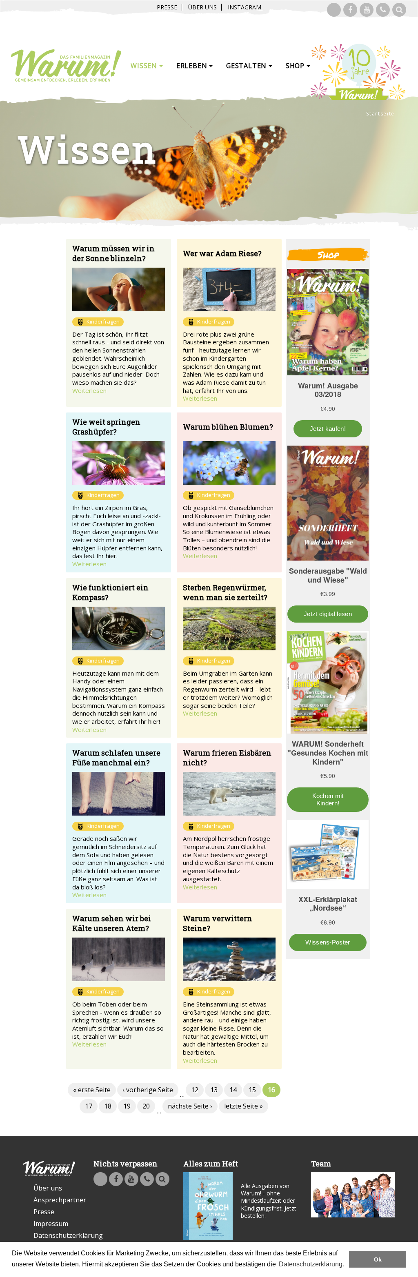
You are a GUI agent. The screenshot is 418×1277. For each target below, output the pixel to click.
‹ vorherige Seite (147, 1089)
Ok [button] (378, 1259)
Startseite (380, 113)
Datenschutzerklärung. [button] (311, 1264)
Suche (399, 10)
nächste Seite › (190, 1106)
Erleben (192, 65)
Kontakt (383, 10)
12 (194, 1089)
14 (233, 1089)
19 (127, 1106)
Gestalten (247, 65)
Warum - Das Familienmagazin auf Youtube (367, 10)
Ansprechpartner (54, 1199)
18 (107, 1106)
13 (214, 1089)
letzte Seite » (243, 1106)
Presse (167, 7)
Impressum (50, 1223)
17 (88, 1106)
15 (252, 1089)
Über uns (202, 7)
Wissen (145, 65)
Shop (296, 65)
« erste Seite (92, 1089)
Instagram (244, 7)
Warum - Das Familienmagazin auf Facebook (350, 10)
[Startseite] (66, 65)
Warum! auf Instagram (334, 10)
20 (146, 1106)
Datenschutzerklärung (54, 1235)
